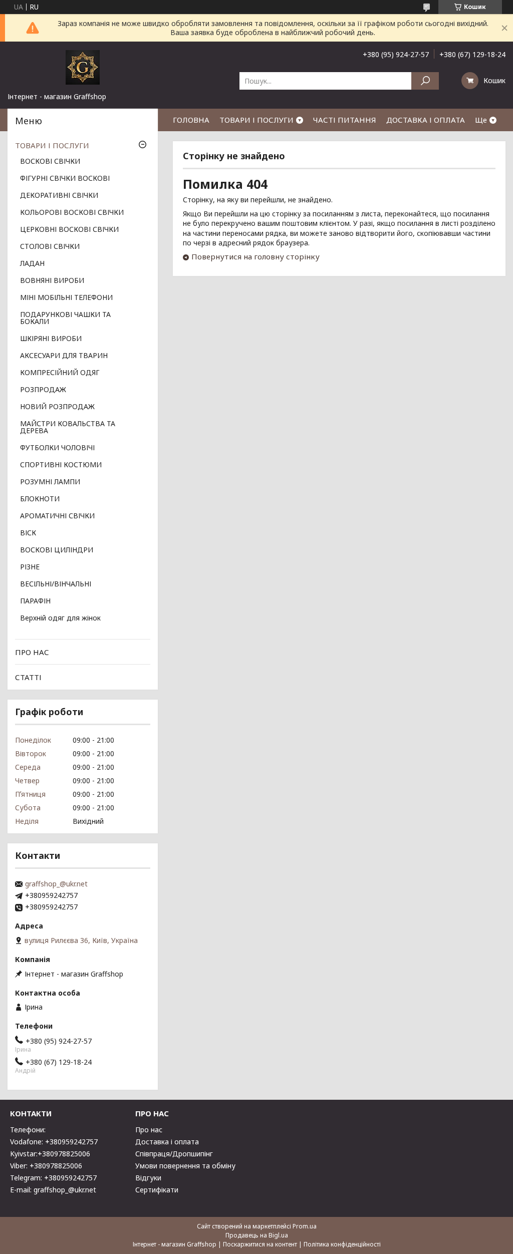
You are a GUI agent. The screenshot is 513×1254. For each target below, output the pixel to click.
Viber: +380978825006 (46, 1165)
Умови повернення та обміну (185, 1165)
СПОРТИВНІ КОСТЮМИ (61, 465)
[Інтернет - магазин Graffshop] (83, 66)
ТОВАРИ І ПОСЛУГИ (256, 120)
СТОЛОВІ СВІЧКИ (50, 247)
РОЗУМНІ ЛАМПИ (50, 482)
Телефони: (28, 1129)
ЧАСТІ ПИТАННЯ (344, 120)
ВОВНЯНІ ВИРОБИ (52, 281)
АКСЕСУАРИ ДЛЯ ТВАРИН (64, 356)
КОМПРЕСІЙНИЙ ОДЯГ (60, 373)
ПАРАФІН (35, 601)
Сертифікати (156, 1189)
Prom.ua (305, 1226)
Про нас (148, 1129)
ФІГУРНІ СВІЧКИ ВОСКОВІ (65, 179)
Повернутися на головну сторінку (255, 256)
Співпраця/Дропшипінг (174, 1153)
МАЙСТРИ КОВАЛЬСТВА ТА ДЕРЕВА (67, 427)
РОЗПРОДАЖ (43, 390)
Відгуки (148, 1177)
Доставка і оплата (167, 1141)
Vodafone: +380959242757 (54, 1141)
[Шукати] (425, 81)
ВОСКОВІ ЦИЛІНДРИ (56, 550)
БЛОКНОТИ (40, 499)
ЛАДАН (32, 264)
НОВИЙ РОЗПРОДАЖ (57, 407)
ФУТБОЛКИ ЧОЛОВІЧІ (57, 448)
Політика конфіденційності (342, 1244)
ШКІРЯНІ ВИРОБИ (51, 339)
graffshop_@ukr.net (56, 883)
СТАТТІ (28, 677)
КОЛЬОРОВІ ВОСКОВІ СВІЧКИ (72, 213)
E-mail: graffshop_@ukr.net (53, 1189)
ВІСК (28, 533)
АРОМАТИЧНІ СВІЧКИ (57, 516)
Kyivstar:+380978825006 (50, 1153)
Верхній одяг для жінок (60, 618)
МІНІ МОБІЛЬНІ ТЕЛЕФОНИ (66, 298)
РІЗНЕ (30, 567)
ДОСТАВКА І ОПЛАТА (425, 120)
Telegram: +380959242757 (53, 1177)
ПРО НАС (32, 652)
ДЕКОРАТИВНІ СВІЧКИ (59, 196)
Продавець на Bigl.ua (256, 1235)
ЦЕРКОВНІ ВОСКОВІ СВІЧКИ (69, 230)
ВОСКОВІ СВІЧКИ (50, 162)
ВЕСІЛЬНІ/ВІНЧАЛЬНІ (55, 584)
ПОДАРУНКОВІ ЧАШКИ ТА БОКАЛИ (65, 318)
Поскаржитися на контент (260, 1244)
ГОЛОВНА (191, 120)
